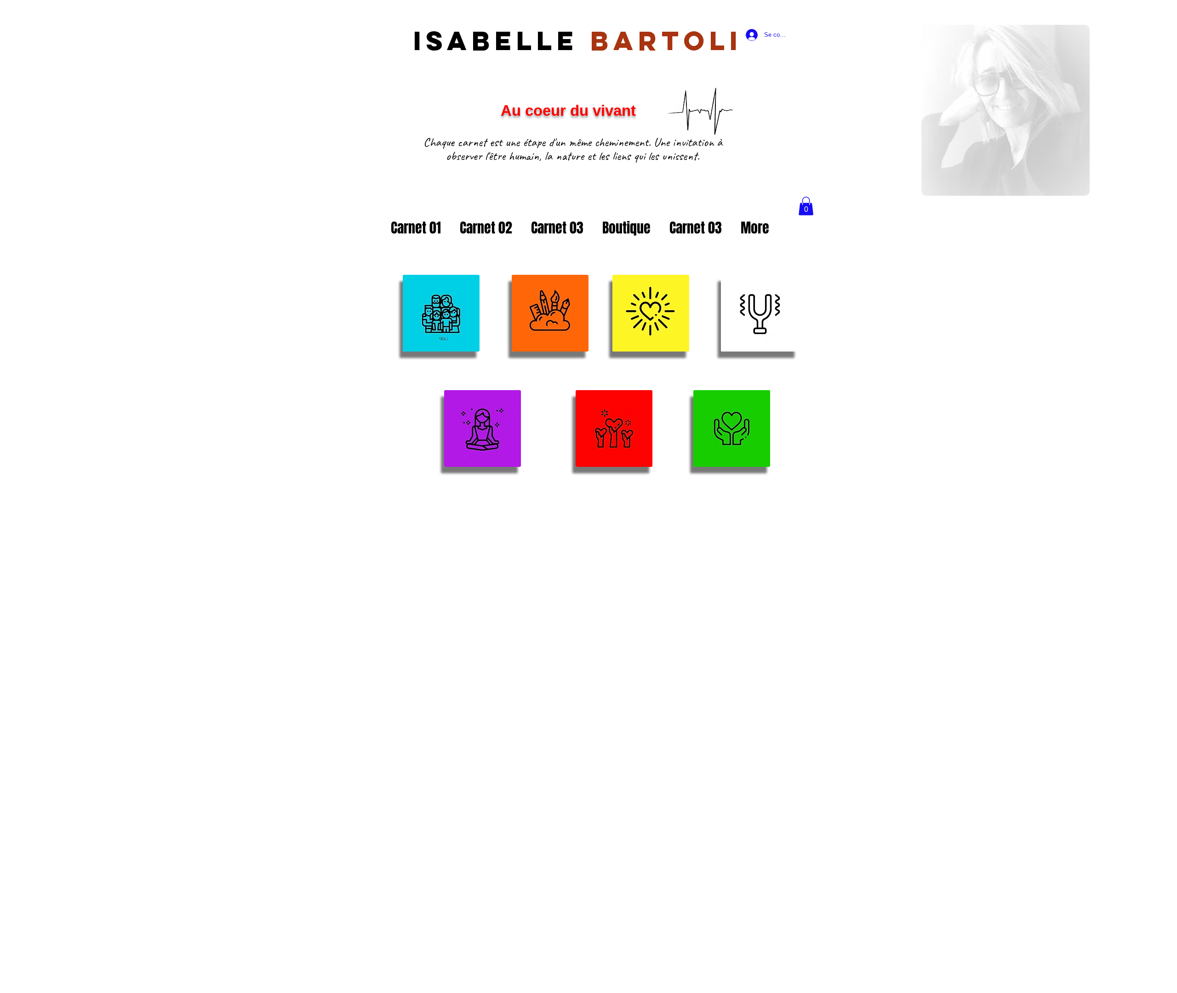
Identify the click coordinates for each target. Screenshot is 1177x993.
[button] (806, 206)
